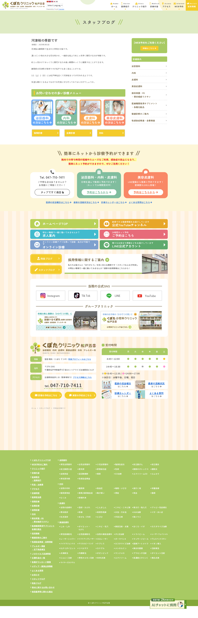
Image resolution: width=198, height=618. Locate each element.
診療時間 (35, 493)
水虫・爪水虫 (120, 512)
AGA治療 (137, 512)
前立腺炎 (155, 464)
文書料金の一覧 (38, 557)
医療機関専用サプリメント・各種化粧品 (144, 105)
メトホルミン (120, 548)
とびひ (100, 516)
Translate (61, 9)
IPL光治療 (119, 534)
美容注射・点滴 (121, 526)
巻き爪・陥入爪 (140, 507)
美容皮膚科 (137, 86)
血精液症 (64, 473)
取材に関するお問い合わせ (43, 587)
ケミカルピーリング (86, 543)
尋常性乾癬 (101, 512)
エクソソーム (120, 557)
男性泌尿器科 (66, 464)
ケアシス (100, 543)
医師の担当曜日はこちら (57, 202)
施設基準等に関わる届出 (42, 591)
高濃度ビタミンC (140, 557)
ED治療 (118, 473)
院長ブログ (46, 258)
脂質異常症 (65, 493)
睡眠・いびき (120, 488)
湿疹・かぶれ (84, 507)
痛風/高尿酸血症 (86, 493)
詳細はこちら (148, 48)
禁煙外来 (82, 497)
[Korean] (57, 1)
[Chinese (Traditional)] (50, 1)
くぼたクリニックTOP (41, 460)
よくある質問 (37, 570)
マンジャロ (120, 553)
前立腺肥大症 (66, 469)
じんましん (101, 507)
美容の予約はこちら (82, 395)
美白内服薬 (138, 548)
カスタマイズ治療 (159, 526)
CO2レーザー (102, 538)
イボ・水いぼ (157, 512)
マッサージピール (140, 538)
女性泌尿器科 (84, 464)
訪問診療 (35, 510)
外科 (101, 132)
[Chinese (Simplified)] (48, 1)
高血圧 (100, 488)
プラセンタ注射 (140, 553)
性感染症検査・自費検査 (143, 120)
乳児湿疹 (64, 516)
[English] (52, 1)
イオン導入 (156, 543)
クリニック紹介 (38, 468)
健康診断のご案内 (140, 113)
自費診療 (70, 132)
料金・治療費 (37, 484)
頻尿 (99, 473)
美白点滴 (155, 557)
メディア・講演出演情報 (42, 566)
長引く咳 (137, 488)
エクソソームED (140, 473)
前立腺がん (138, 464)
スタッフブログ (46, 270)
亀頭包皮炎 (120, 464)
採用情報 (35, 533)
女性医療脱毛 (84, 534)
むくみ (63, 497)
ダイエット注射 (158, 553)
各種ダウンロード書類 (41, 562)
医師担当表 (36, 497)
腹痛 (153, 493)
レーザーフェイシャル (160, 534)
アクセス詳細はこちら (82, 377)
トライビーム (139, 534)
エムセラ (155, 473)
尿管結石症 (101, 469)
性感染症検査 (84, 478)
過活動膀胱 (83, 473)
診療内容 (35, 472)
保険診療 (38, 132)
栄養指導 (155, 488)
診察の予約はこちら (47, 395)
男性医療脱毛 (66, 534)
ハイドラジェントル (67, 543)
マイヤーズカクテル (67, 562)
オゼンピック (102, 553)
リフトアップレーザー (87, 539)
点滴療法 (64, 553)
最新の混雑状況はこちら (85, 202)
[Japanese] (54, 1)
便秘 (117, 493)
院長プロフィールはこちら (79, 359)
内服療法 (82, 553)
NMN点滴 (101, 557)
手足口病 (119, 516)
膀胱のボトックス (140, 469)
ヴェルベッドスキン (159, 539)
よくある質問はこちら (139, 202)
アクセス (35, 488)
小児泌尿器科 (102, 464)
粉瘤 (80, 512)
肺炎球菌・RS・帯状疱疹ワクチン (141, 94)
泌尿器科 (136, 66)
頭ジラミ (137, 516)
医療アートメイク (140, 543)
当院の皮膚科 (66, 507)
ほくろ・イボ (139, 526)
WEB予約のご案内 (40, 464)
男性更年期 (65, 478)
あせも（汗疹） (85, 516)
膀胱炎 (154, 469)
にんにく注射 (66, 557)
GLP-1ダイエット (68, 548)
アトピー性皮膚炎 (159, 507)
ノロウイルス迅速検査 (41, 553)
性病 (117, 469)
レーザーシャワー (68, 538)
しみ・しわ (65, 526)
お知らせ (35, 574)
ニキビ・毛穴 (102, 526)
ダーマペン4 (120, 538)
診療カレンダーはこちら (113, 202)
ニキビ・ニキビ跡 (122, 507)
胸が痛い (100, 493)
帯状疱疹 (64, 512)
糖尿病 (81, 488)
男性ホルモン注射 (86, 557)
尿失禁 (81, 469)
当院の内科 (65, 488)
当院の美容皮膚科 (104, 534)
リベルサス (83, 548)
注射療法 (155, 548)
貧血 (135, 493)
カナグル (100, 548)
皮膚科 (135, 79)
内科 (134, 72)
